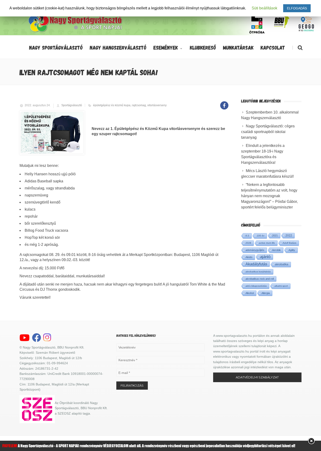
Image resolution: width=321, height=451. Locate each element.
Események (165, 47)
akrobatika (281, 264)
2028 (248, 243)
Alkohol (250, 293)
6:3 (247, 235)
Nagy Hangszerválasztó (118, 47)
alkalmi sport (281, 286)
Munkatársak (238, 47)
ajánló (265, 257)
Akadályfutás (256, 264)
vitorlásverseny (157, 105)
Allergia (266, 293)
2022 (289, 235)
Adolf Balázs (289, 243)
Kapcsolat (273, 47)
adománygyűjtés (255, 250)
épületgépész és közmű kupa (111, 105)
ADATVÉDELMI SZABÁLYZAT (257, 377)
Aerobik (276, 250)
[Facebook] (224, 103)
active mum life (267, 243)
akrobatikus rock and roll (260, 278)
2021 (275, 235)
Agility (292, 250)
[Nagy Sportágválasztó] (75, 32)
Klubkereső (203, 47)
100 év (260, 235)
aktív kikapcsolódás (256, 286)
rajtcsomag (139, 105)
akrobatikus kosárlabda (258, 271)
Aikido (249, 257)
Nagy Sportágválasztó (56, 47)
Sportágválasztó (71, 105)
